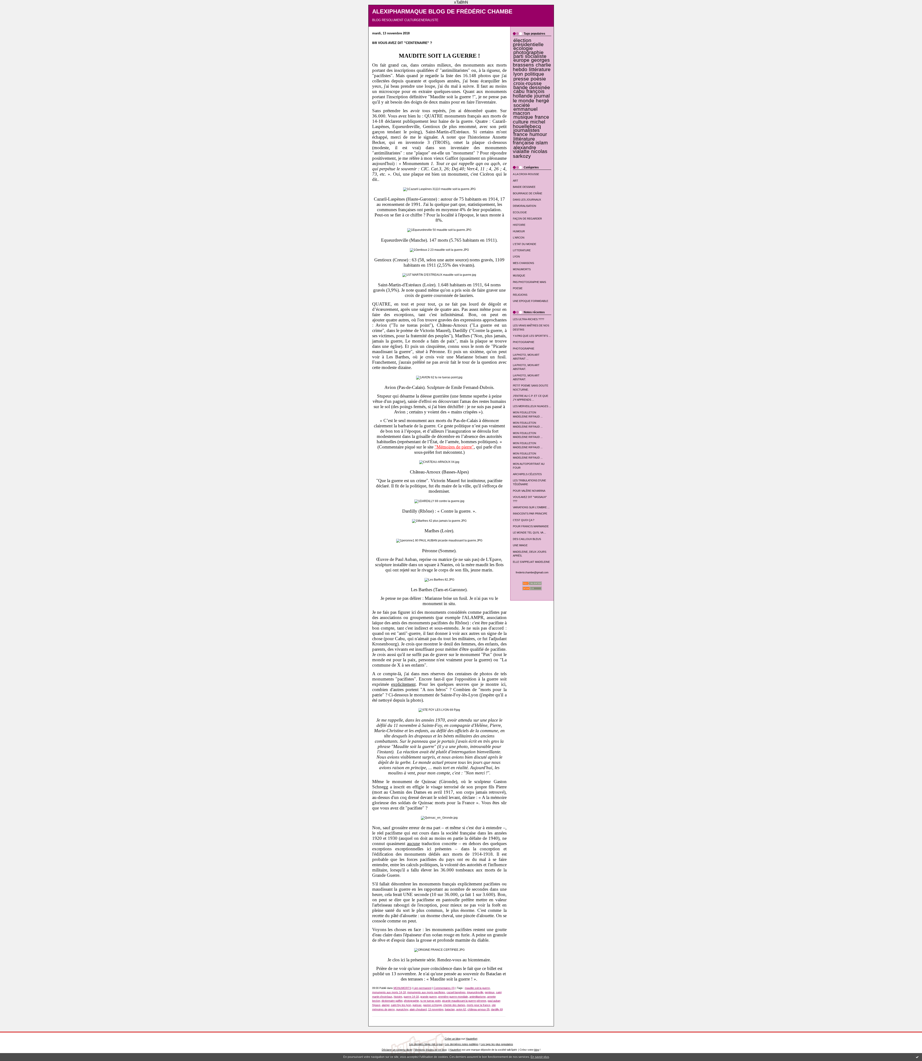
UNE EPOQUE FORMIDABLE (530, 301)
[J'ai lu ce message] (917, 1057)
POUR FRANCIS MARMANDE (531, 526)
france (520, 134)
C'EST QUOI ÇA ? (523, 520)
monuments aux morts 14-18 (389, 992)
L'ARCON (518, 237)
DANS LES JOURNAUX (527, 199)
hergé (542, 101)
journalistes (526, 130)
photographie (528, 52)
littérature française (524, 141)
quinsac (417, 1005)
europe (521, 60)
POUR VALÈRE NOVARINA (529, 490)
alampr (385, 1005)
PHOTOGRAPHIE (523, 342)
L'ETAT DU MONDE (524, 244)
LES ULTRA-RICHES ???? (528, 319)
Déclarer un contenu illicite (397, 1049)
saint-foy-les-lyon (401, 1005)
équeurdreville (475, 992)
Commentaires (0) (444, 988)
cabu (519, 91)
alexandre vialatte (524, 149)
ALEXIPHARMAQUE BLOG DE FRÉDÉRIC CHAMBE (442, 11)
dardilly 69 (497, 1009)
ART (515, 180)
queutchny (402, 1009)
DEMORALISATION (524, 205)
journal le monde (531, 98)
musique (523, 117)
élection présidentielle (528, 42)
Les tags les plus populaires (497, 1044)
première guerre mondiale (453, 996)
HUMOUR (519, 231)
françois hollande (529, 93)
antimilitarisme (477, 996)
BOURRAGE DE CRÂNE (527, 193)
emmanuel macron (525, 111)
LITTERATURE (522, 250)
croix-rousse (527, 83)
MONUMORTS (522, 269)
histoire (398, 996)
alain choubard (418, 1009)
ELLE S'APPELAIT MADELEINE (531, 561)
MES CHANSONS (523, 263)
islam (542, 143)
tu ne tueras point (430, 1000)
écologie (523, 48)
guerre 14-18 (411, 996)
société (521, 105)
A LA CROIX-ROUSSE (526, 174)
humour (538, 134)
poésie (538, 79)
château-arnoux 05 (478, 1009)
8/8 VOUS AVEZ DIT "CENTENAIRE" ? (402, 43)
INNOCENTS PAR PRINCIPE (530, 513)
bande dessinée (531, 87)
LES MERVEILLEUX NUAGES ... (532, 406)
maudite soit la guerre (477, 988)
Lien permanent (422, 988)
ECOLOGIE (520, 212)
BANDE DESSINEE (524, 186)
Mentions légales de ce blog (430, 1049)
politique (534, 74)
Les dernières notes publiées (462, 1044)
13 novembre (435, 1009)
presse (521, 79)
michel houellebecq (529, 124)
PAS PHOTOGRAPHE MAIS (529, 282)
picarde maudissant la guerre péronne (464, 1000)
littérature (540, 69)
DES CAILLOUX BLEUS (527, 539)
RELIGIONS (520, 294)
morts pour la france (478, 1005)
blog (536, 1049)
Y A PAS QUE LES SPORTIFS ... (532, 335)
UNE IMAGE (520, 545)
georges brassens (531, 62)
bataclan (450, 1009)
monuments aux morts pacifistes (426, 992)
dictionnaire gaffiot (392, 1000)
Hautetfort (471, 1038)
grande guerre (428, 996)
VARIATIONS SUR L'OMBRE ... (531, 507)
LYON (516, 256)
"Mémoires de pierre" (454, 446)
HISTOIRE (519, 224)
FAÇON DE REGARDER (527, 218)
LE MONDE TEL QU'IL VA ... (529, 532)
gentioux (490, 992)
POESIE (517, 288)
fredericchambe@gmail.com (532, 572)
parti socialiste (529, 56)
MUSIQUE (519, 275)
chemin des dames (454, 1005)
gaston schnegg (432, 1005)
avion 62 (461, 1009)
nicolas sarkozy (530, 153)
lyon (518, 74)
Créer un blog (453, 1038)
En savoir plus (540, 1057)
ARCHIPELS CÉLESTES (527, 474)
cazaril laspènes (456, 992)
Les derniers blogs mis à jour (426, 1044)
